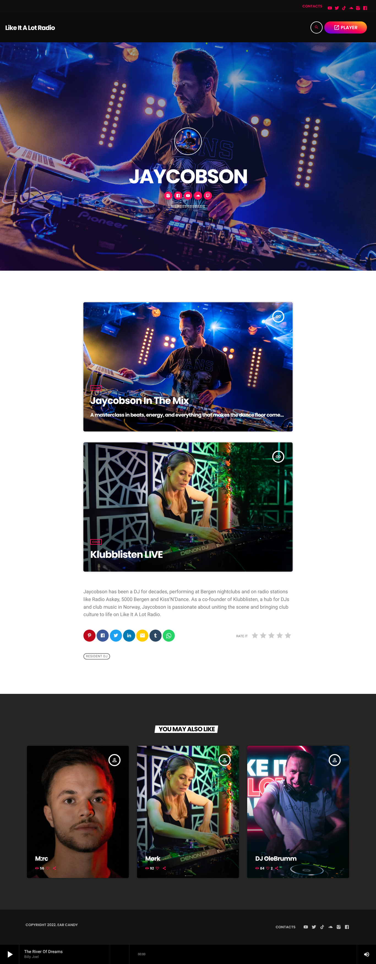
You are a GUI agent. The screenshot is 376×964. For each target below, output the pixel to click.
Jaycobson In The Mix (139, 401)
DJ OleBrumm (276, 858)
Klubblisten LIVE (126, 554)
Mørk (152, 858)
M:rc (41, 858)
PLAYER (346, 27)
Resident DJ (97, 656)
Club (96, 388)
